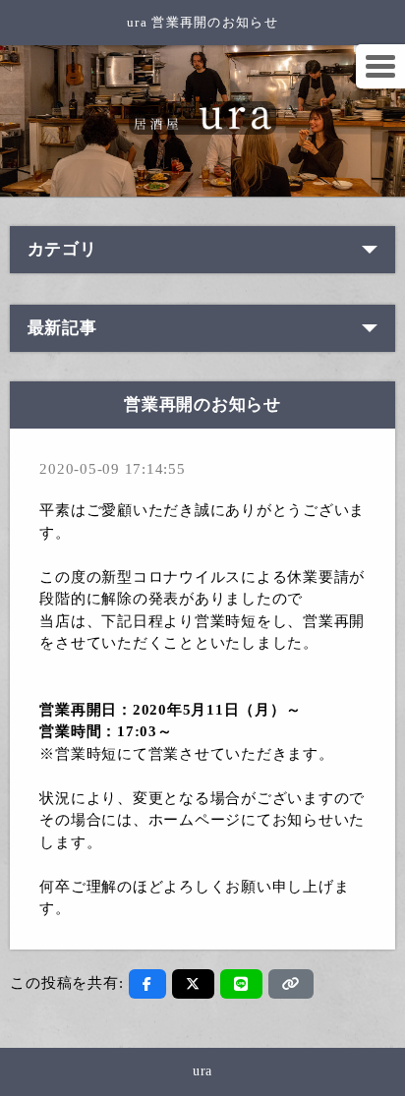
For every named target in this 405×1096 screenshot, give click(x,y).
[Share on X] (193, 984)
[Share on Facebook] (147, 984)
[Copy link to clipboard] (291, 984)
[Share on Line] (241, 984)
